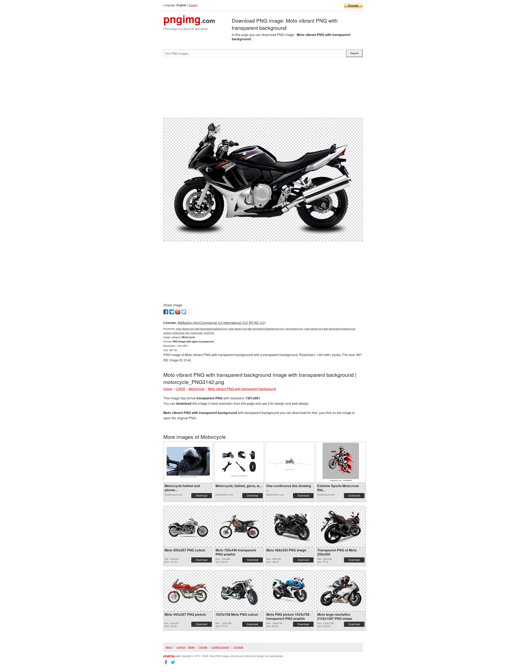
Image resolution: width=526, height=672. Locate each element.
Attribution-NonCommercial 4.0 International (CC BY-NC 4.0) (221, 322)
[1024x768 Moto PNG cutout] (239, 590)
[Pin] (177, 311)
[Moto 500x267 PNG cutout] (188, 526)
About (169, 647)
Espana (193, 5)
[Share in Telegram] (171, 311)
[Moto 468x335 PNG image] (289, 526)
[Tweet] (183, 311)
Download (201, 495)
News (191, 647)
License (180, 647)
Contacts (238, 647)
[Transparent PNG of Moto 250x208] (340, 526)
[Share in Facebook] (165, 311)
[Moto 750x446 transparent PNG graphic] (239, 526)
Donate (203, 647)
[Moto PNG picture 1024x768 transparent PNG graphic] (289, 590)
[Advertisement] (263, 89)
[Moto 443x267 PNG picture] (188, 591)
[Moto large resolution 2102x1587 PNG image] (340, 590)
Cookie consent (220, 647)
